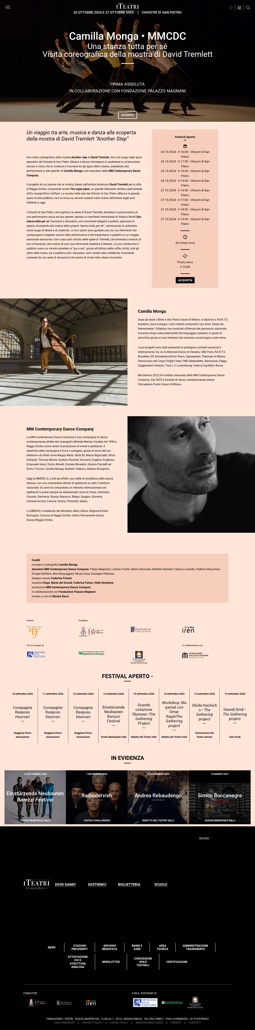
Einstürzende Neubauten (114, 714)
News (52, 947)
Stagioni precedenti (79, 947)
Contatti (195, 1022)
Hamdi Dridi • (235, 714)
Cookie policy (119, 1022)
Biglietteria (129, 884)
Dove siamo (65, 884)
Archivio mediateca (109, 947)
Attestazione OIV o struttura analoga (78, 962)
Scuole (160, 884)
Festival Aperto (185, 137)
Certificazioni (176, 962)
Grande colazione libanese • (143, 714)
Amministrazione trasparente (195, 947)
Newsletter (111, 962)
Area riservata (64, 1022)
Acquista (127, 115)
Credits (176, 1022)
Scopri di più (47, 822)
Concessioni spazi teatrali (143, 962)
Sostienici (97, 884)
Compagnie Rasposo (22, 712)
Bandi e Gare (137, 947)
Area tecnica (162, 947)
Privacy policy (92, 1022)
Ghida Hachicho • (204, 712)
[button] (251, 712)
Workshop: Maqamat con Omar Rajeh (174, 714)
